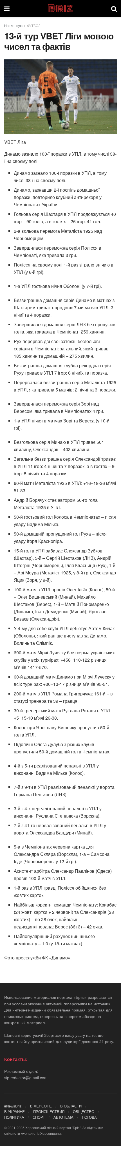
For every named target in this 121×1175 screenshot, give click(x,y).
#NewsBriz (13, 1106)
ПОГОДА (89, 1117)
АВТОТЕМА (63, 1117)
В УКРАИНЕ (14, 1111)
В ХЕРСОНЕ (41, 1106)
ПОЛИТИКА (14, 1117)
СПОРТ (39, 1117)
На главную (13, 25)
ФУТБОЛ (34, 25)
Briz (60, 8)
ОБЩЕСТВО (83, 1111)
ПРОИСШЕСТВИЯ (48, 1111)
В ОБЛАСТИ (71, 1106)
